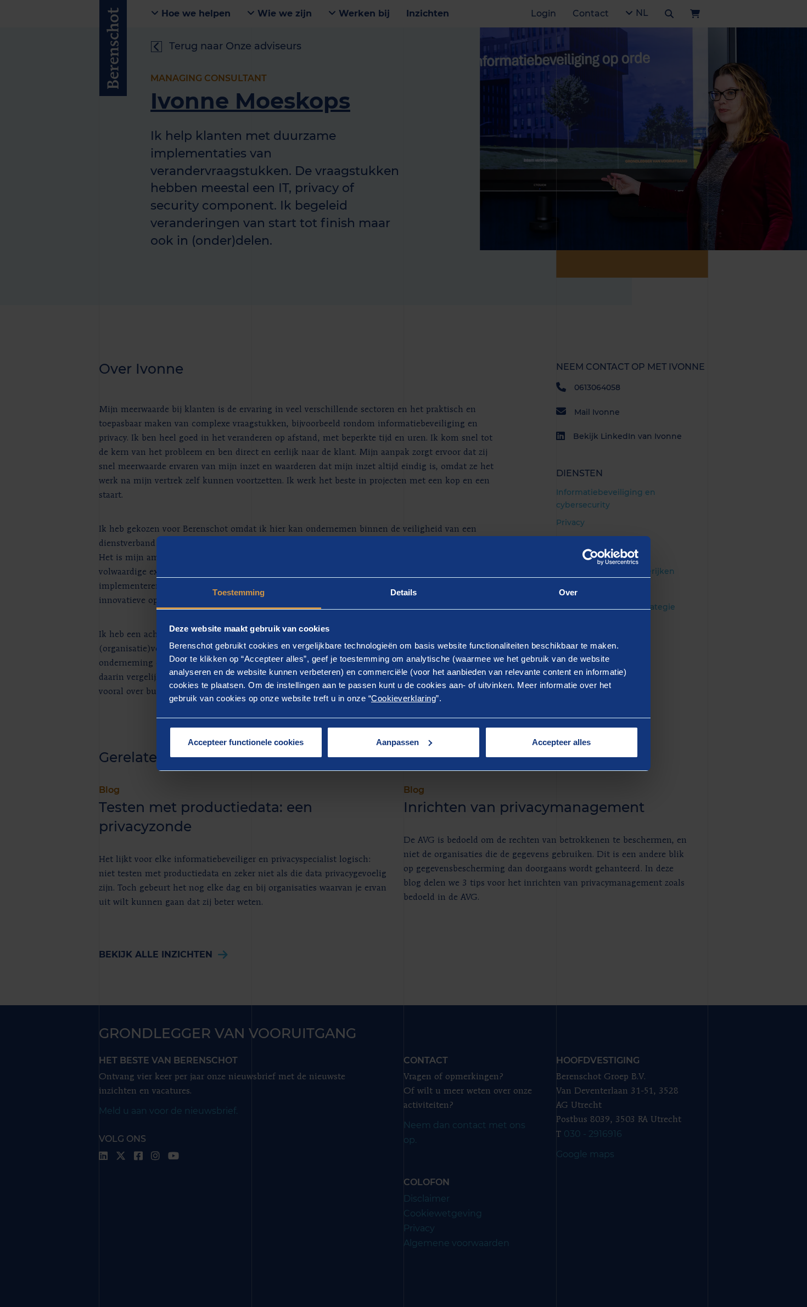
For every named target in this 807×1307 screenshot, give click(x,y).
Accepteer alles (561, 742)
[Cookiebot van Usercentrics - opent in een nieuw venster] (590, 557)
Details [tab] (403, 592)
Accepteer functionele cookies (246, 742)
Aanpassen (397, 742)
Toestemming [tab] (238, 592)
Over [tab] (568, 592)
